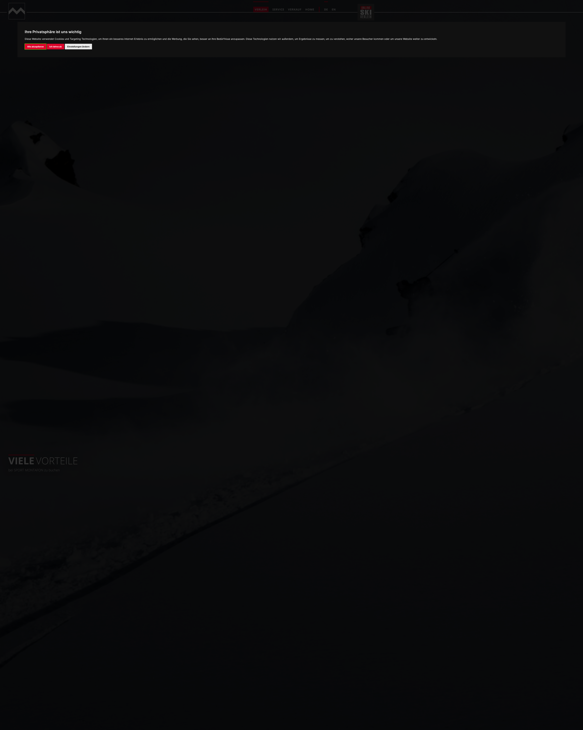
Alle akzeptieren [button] (35, 46)
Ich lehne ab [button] (55, 46)
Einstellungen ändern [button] (78, 46)
